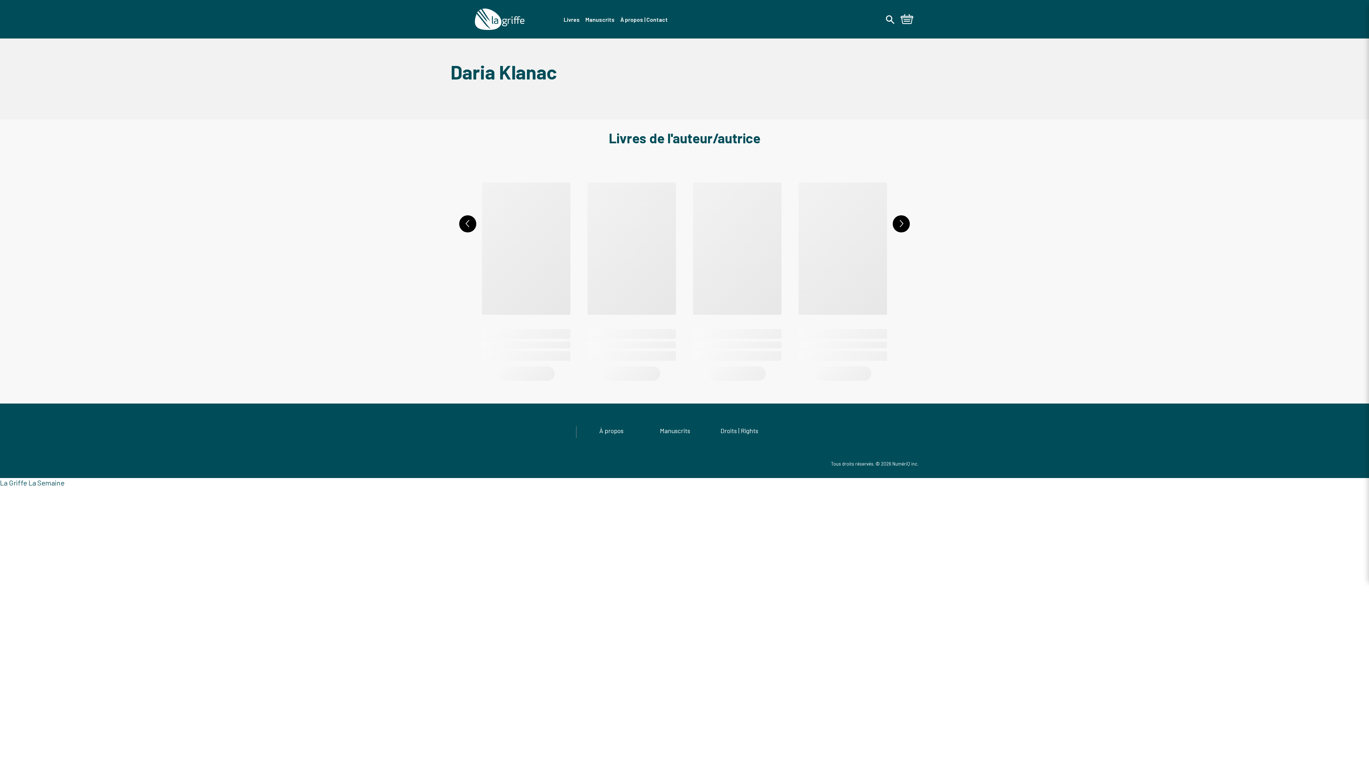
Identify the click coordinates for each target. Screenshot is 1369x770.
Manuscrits (675, 431)
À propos (611, 431)
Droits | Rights (739, 431)
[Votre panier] (907, 20)
